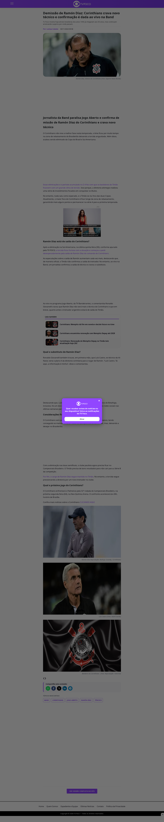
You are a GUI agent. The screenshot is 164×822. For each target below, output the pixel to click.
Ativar (82, 419)
